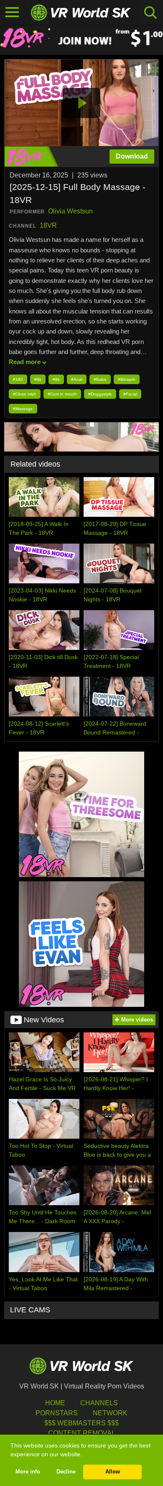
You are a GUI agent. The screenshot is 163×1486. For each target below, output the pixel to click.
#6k (37, 379)
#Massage (23, 408)
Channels (99, 1402)
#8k (56, 379)
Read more (25, 361)
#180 (18, 379)
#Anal (76, 379)
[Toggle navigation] (12, 12)
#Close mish (24, 394)
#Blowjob (126, 379)
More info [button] (27, 1472)
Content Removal (81, 1433)
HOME (55, 1402)
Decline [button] (66, 1472)
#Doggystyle (100, 394)
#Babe (100, 379)
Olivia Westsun (70, 211)
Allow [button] (112, 1472)
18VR (48, 225)
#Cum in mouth (62, 394)
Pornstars (57, 1413)
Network (110, 1413)
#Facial (130, 394)
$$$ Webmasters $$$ (81, 1423)
